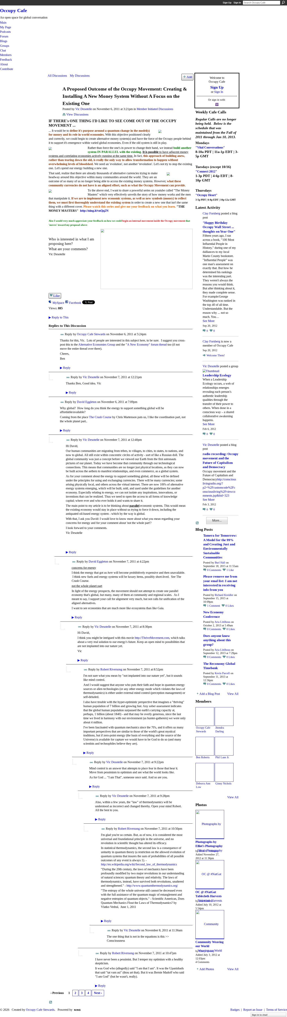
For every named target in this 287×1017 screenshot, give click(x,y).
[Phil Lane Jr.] (224, 746)
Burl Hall (220, 562)
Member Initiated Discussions (155, 109)
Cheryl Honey (206, 951)
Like (56, 296)
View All (232, 693)
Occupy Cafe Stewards (91, 334)
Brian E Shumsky (208, 851)
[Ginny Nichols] (224, 772)
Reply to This (59, 317)
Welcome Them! (216, 355)
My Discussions (80, 75)
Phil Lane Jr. (222, 757)
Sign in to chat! (260, 1015)
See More (209, 321)
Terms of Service (276, 1009)
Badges (235, 1009)
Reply (65, 367)
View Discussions (77, 114)
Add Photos (206, 969)
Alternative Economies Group (96, 344)
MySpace (58, 302)
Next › (98, 993)
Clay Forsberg (211, 213)
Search (283, 2)
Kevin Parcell (222, 673)
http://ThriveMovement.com (152, 637)
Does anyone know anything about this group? (217, 640)
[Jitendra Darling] (224, 716)
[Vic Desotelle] (54, 96)
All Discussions (57, 75)
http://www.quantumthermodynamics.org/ (152, 885)
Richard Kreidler (224, 595)
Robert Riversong (111, 669)
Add (189, 77)
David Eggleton (86, 402)
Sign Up (227, 2)
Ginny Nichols (223, 783)
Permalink (62, 334)
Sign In (237, 2)
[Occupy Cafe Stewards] (204, 716)
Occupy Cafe (13, 10)
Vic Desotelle (83, 109)
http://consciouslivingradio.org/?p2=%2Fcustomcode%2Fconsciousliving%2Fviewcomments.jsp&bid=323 (219, 487)
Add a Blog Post (209, 693)
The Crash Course (100, 417)
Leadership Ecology (217, 375)
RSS (51, 1002)
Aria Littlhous (222, 622)
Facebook (75, 302)
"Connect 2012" (206, 171)
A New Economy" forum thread (147, 344)
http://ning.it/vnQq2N (94, 210)
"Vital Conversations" (210, 147)
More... (217, 520)
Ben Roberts (202, 757)
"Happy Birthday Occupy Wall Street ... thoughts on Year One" (219, 227)
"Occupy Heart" (206, 195)
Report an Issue (252, 1009)
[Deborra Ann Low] (204, 772)
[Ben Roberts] (204, 746)
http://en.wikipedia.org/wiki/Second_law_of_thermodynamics (139, 864)
